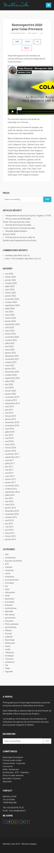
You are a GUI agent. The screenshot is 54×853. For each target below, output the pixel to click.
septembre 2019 (12, 403)
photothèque (10, 627)
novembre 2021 (12, 359)
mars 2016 (10, 504)
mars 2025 (10, 289)
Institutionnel (10, 608)
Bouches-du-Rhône (13, 561)
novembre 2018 (12, 425)
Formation (9, 583)
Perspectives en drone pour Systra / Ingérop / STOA (28, 215)
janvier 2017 (10, 482)
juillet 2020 (10, 381)
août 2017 (9, 460)
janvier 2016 (10, 508)
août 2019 (9, 406)
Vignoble (9, 671)
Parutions (9, 621)
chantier (8, 567)
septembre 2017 (12, 457)
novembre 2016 (12, 486)
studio (8, 649)
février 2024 (10, 318)
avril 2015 (9, 530)
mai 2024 (9, 312)
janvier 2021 (10, 369)
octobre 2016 (11, 489)
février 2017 (10, 479)
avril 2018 (9, 441)
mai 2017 (9, 470)
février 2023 (10, 334)
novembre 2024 (12, 299)
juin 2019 (9, 410)
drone (7, 573)
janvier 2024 (10, 321)
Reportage (9, 640)
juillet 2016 (10, 495)
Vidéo (7, 668)
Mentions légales (29, 844)
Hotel (7, 596)
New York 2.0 (24, 255)
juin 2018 (9, 435)
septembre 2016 (12, 492)
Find (47, 199)
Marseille (9, 611)
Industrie (9, 605)
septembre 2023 (12, 324)
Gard (7, 589)
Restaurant (10, 643)
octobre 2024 (11, 302)
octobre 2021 (11, 362)
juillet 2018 (10, 432)
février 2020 (10, 391)
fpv (6, 586)
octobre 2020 (11, 375)
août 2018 (9, 429)
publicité (8, 637)
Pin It (26, 48)
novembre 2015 (12, 514)
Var (6, 665)
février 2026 (10, 277)
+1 (37, 42)
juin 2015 (9, 523)
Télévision (9, 652)
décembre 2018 (12, 422)
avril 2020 (9, 387)
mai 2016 (9, 501)
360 (6, 554)
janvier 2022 (10, 353)
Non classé (32, 33)
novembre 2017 (12, 454)
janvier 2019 (10, 419)
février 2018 (10, 448)
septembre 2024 (12, 305)
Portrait (8, 633)
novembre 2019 (12, 397)
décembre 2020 (12, 372)
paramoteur (10, 618)
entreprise (9, 577)
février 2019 (10, 416)
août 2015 (9, 520)
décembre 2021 (12, 356)
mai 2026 (9, 274)
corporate (9, 570)
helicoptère (10, 592)
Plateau (8, 630)
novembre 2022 (12, 337)
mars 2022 (10, 350)
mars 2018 (10, 444)
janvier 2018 (10, 451)
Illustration (9, 599)
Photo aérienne (12, 624)
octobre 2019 (11, 400)
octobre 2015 (11, 517)
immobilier (9, 602)
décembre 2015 (12, 511)
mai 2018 (9, 438)
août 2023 (9, 327)
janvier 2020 (10, 394)
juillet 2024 (10, 308)
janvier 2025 (10, 296)
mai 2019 (9, 413)
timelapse (9, 656)
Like (17, 42)
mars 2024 (10, 315)
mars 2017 (10, 476)
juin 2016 (9, 498)
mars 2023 (10, 331)
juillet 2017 (10, 463)
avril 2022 (9, 346)
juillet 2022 (10, 343)
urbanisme (10, 662)
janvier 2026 (10, 280)
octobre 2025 (11, 283)
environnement (12, 580)
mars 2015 (10, 533)
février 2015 (10, 536)
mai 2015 (9, 527)
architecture (10, 558)
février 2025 (10, 293)
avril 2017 (9, 473)
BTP (7, 564)
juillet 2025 (10, 286)
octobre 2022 (11, 340)
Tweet (27, 42)
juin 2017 (9, 467)
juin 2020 (9, 384)
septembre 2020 (12, 378)
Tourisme (9, 659)
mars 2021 (10, 365)
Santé (7, 646)
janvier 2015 (10, 539)
